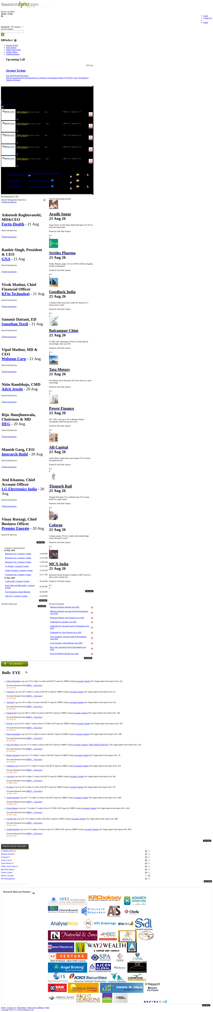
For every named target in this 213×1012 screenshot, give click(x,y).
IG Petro (10, 787)
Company (17, 27)
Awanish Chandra (83, 681)
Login (205, 16)
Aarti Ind (10, 692)
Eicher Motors (12, 808)
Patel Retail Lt (14, 180)
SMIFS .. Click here (34, 685)
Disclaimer (21, 1008)
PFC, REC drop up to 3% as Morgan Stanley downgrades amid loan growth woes (66, 420)
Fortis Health (13, 224)
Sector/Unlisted (7, 29)
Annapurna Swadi (16, 175)
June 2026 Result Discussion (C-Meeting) (44, 173)
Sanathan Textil (15, 324)
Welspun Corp (14, 358)
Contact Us (207, 18)
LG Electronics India (19, 489)
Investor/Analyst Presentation (69, 612)
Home (205, 22)
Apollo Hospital (13, 798)
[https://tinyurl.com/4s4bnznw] (29, 176)
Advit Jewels (12, 389)
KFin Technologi (16, 293)
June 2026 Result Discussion (17, 76)
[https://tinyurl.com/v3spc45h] (52, 187)
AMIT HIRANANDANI (98, 745)
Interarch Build (15, 454)
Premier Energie (15, 528)
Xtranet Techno (12, 45)
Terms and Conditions (35, 1008)
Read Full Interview (9, 230)
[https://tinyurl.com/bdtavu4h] (52, 181)
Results (64, 607)
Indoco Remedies (13, 681)
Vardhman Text (12, 766)
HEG (6, 424)
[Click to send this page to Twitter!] (166, 1002)
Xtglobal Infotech (13, 54)
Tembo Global (11, 52)
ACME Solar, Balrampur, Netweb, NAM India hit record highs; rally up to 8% (68, 343)
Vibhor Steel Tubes (13, 50)
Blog (47, 1008)
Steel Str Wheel (13, 745)
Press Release (67, 618)
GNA (6, 259)
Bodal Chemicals (13, 755)
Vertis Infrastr (11, 48)
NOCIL (10, 724)
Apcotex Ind (11, 819)
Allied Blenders (23, 112)
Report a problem (8, 12)
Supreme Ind (12, 713)
